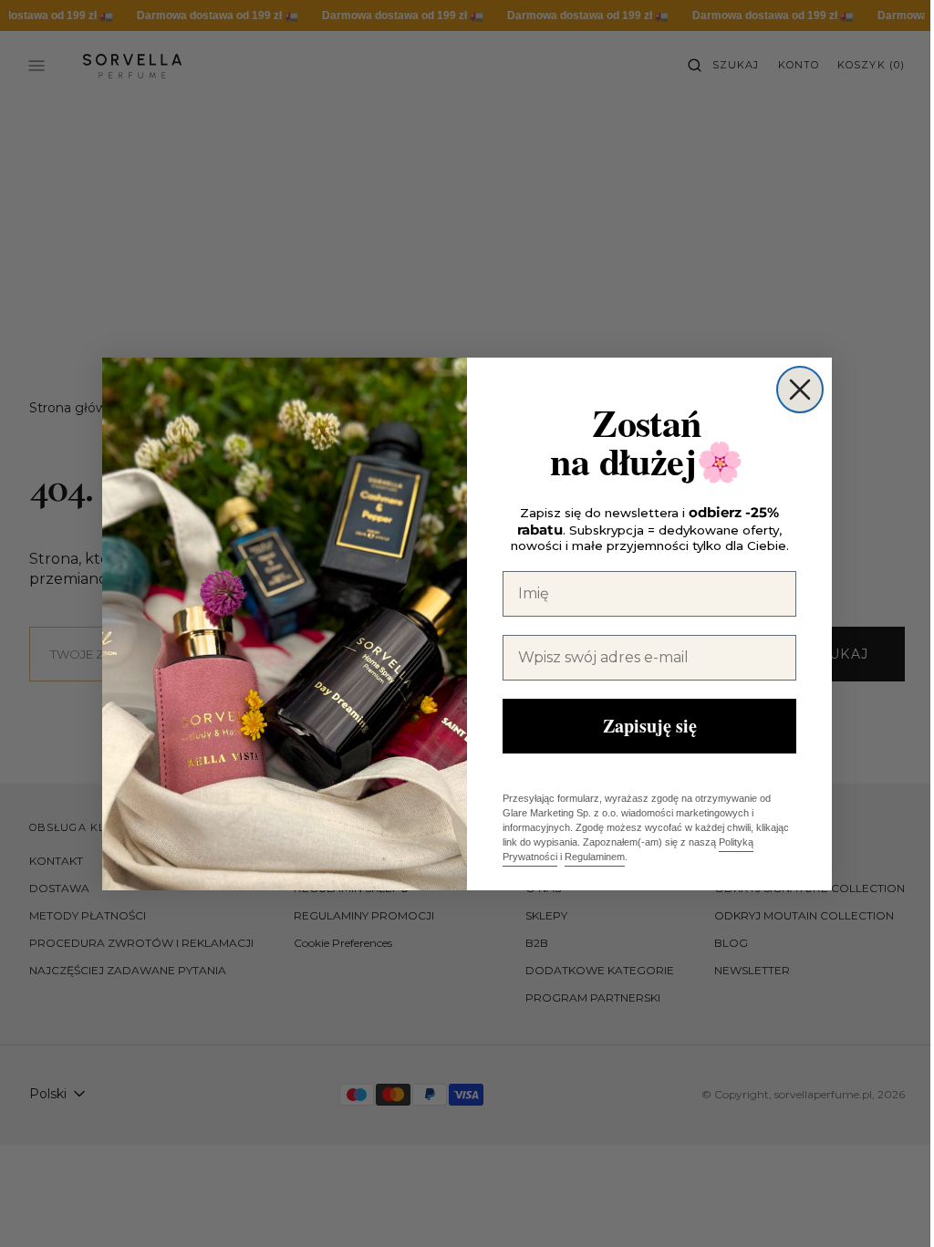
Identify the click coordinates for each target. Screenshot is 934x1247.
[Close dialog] (793, 389)
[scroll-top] (878, 1205)
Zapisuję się (643, 725)
